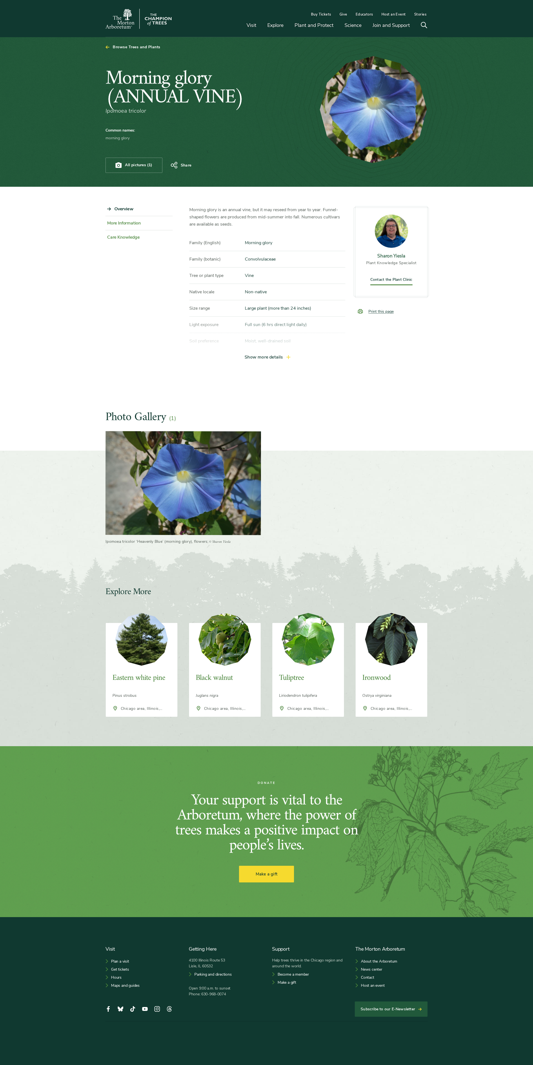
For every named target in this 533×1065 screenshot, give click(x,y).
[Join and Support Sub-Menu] (414, 25)
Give (343, 14)
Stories (420, 14)
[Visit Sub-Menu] (260, 25)
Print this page (381, 311)
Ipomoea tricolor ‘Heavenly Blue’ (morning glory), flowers (156, 541)
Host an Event (393, 14)
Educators (364, 14)
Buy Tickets (321, 14)
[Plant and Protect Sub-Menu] (338, 25)
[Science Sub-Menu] (366, 25)
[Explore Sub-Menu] (288, 25)
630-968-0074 (213, 994)
